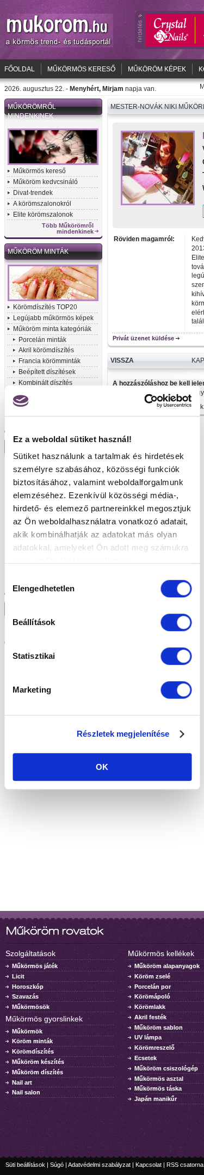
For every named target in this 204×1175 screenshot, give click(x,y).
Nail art (22, 1082)
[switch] (175, 622)
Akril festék (150, 1017)
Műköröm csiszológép (166, 1068)
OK (102, 767)
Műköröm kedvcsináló (45, 182)
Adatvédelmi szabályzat (99, 1164)
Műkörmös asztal (158, 1078)
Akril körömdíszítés (46, 350)
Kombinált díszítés (45, 383)
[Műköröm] (58, 45)
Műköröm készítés (38, 1061)
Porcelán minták (42, 340)
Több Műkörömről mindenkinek (68, 229)
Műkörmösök (31, 1006)
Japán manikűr (155, 1099)
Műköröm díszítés (37, 1072)
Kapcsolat (148, 1164)
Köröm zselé (152, 976)
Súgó (57, 1164)
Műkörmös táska (158, 1088)
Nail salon (26, 1092)
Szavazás (25, 996)
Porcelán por (152, 986)
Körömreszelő (154, 1047)
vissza (122, 360)
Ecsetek (145, 1058)
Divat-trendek (33, 193)
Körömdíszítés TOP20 (45, 307)
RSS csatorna (184, 1164)
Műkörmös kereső (81, 69)
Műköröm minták (38, 251)
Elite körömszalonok (43, 214)
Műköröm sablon (158, 1027)
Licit (18, 976)
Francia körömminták (49, 361)
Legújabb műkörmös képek (53, 318)
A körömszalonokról (42, 203)
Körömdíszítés (33, 1051)
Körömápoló (152, 996)
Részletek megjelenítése (123, 733)
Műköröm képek (157, 69)
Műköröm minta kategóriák (52, 329)
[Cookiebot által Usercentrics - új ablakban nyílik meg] (145, 401)
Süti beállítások (25, 1164)
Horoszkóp (28, 986)
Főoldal (19, 69)
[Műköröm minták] (53, 300)
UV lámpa (148, 1037)
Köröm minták (32, 1041)
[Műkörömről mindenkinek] (53, 164)
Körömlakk (149, 1006)
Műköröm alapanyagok (167, 966)
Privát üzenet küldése (143, 338)
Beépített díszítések (47, 372)
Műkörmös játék (35, 966)
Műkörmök (27, 1031)
